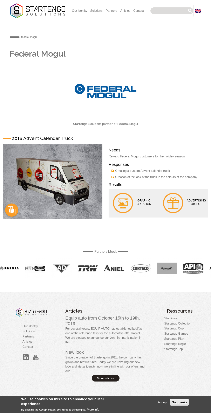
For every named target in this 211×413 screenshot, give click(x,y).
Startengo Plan (174, 338)
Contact (138, 10)
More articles (105, 378)
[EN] (198, 10)
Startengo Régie (175, 344)
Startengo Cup (174, 328)
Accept (162, 402)
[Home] (31, 312)
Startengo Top (173, 349)
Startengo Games (176, 333)
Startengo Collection (177, 323)
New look (74, 352)
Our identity (79, 10)
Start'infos (171, 318)
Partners (111, 10)
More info (93, 409)
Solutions (96, 10)
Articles (125, 10)
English (11, 210)
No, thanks (179, 402)
